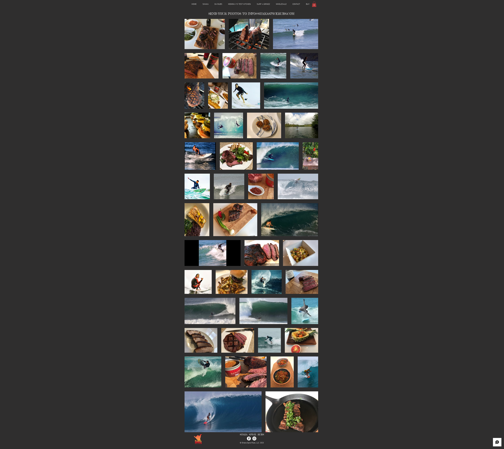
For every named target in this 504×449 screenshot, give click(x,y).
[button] (314, 4)
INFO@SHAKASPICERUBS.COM (271, 14)
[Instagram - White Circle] (254, 438)
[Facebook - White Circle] (249, 438)
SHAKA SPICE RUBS (252, 434)
